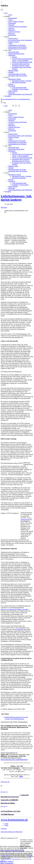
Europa (10, 20)
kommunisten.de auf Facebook (17, 47)
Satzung (14, 57)
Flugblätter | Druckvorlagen (20, 89)
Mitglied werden (13, 70)
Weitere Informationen (6, 863)
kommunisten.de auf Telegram (17, 48)
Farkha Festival (12, 38)
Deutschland (12, 23)
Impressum (11, 92)
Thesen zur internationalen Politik (22, 62)
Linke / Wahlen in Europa (16, 21)
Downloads (11, 86)
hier (21, 776)
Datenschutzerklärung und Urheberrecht (20, 94)
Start (6, 13)
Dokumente (11, 55)
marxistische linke (13, 52)
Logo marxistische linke (19, 87)
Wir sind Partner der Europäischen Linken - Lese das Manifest (22, 59)
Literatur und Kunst (14, 31)
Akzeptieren (3, 861)
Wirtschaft (11, 25)
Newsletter (8, 96)
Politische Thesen (13, 42)
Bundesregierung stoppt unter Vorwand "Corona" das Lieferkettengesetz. (16, 718)
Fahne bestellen (13, 91)
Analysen (11, 28)
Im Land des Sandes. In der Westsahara (20, 40)
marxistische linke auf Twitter (17, 74)
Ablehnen (10, 861)
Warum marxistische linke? (16, 53)
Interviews (11, 33)
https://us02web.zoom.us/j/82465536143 (14, 759)
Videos (10, 43)
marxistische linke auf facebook (17, 75)
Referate (10, 84)
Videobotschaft (25, 519)
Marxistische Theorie (14, 79)
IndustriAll (20, 629)
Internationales (12, 18)
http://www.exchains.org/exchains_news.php (14, 609)
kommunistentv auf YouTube (17, 45)
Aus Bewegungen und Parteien (17, 26)
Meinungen (11, 30)
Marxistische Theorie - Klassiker (21, 81)
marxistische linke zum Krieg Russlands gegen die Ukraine (20, 64)
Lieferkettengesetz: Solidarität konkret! (16, 197)
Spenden (11, 72)
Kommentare (12, 35)
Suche (10, 15)
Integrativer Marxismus (19, 82)
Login (6, 823)
